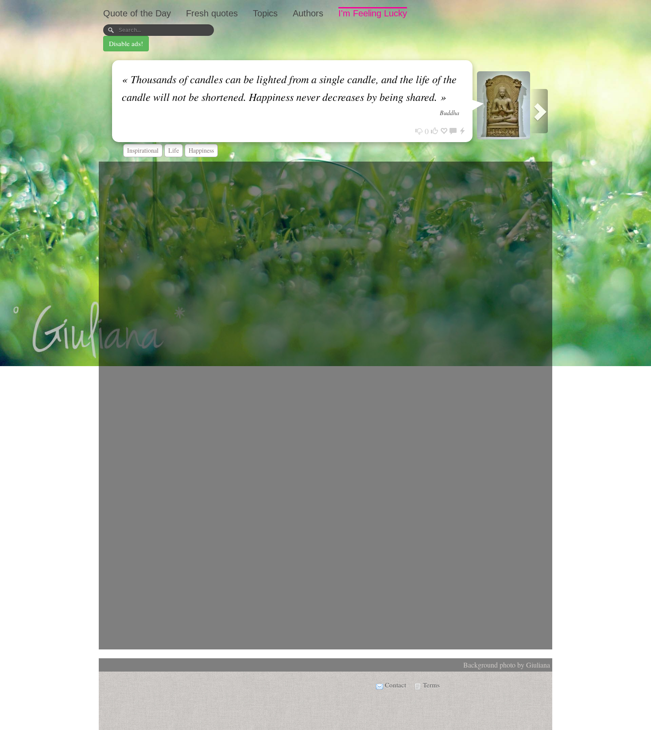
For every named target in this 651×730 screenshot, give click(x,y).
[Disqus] (325, 281)
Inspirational (143, 150)
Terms (431, 684)
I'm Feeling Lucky (372, 13)
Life (173, 150)
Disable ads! (126, 43)
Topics (265, 13)
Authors (308, 13)
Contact (395, 684)
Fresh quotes (212, 13)
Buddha (449, 112)
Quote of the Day (137, 13)
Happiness (201, 150)
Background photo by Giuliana (506, 664)
